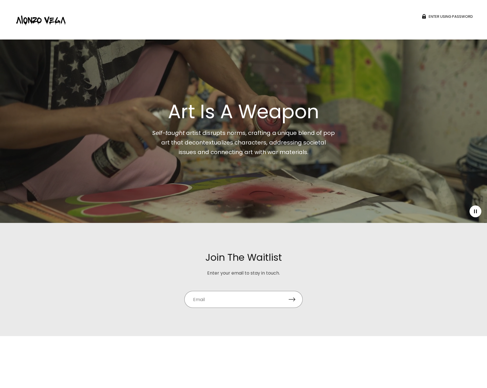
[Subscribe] (296, 299)
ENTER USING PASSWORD (451, 16)
